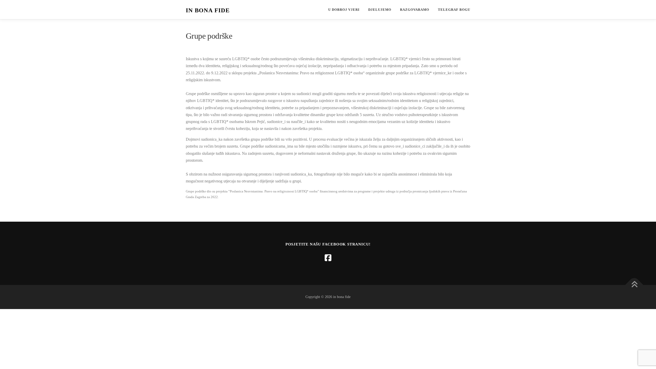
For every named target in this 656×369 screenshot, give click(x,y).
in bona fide (208, 10)
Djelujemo (379, 10)
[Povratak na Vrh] (634, 285)
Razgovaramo (414, 10)
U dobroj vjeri (344, 10)
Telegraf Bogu (454, 10)
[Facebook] (328, 258)
